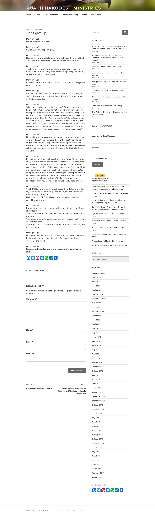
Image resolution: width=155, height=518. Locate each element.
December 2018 (98, 396)
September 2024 (99, 299)
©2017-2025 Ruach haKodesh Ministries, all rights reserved (46, 511)
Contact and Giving (70, 15)
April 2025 (96, 290)
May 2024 (96, 307)
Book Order (96, 15)
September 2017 (99, 443)
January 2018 (97, 435)
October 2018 (97, 405)
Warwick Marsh (98, 245)
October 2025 (97, 277)
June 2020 (96, 345)
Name (29, 330)
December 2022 (98, 316)
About (37, 15)
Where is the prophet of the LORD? (107, 67)
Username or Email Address (103, 136)
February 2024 (98, 311)
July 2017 (95, 452)
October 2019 (97, 371)
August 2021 (97, 333)
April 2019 (96, 384)
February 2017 (98, 473)
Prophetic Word (37, 270)
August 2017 (97, 447)
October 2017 (97, 439)
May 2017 (96, 460)
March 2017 (96, 469)
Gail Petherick (98, 207)
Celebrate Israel (51, 15)
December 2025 (98, 273)
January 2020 (97, 362)
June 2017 (96, 456)
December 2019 (98, 367)
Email (29, 342)
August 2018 (97, 413)
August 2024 (97, 303)
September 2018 (99, 409)
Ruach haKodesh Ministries (63, 7)
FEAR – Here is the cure (115, 241)
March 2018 (96, 430)
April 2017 (96, 464)
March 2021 (96, 337)
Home (28, 15)
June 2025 (96, 282)
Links (84, 15)
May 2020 (96, 350)
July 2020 (96, 341)
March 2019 (96, 388)
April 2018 (96, 426)
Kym (41, 29)
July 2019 (95, 375)
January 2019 (97, 392)
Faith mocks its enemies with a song (107, 106)
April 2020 (96, 354)
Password (96, 147)
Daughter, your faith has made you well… (108, 90)
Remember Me (100, 159)
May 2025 (96, 286)
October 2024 (97, 294)
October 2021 (97, 328)
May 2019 (96, 379)
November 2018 (98, 401)
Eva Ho (95, 221)
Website (30, 354)
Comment (31, 299)
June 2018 (96, 422)
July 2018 (95, 418)
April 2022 (96, 324)
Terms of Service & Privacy (76, 511)
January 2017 (97, 477)
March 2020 (97, 358)
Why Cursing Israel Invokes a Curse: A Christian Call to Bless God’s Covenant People (107, 57)
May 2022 (96, 320)
